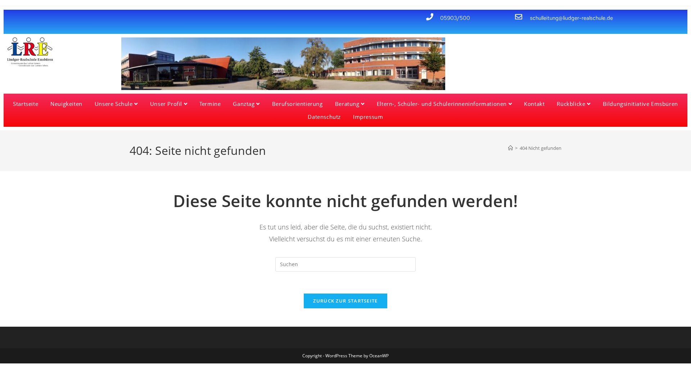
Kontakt (534, 103)
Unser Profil (167, 103)
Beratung (348, 103)
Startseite (25, 103)
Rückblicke (572, 103)
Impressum (368, 116)
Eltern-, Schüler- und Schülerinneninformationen (443, 103)
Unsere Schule (114, 103)
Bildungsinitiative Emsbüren (640, 103)
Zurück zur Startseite (345, 301)
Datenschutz (324, 116)
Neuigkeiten (66, 103)
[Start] (510, 148)
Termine (210, 103)
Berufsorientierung (297, 103)
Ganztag (244, 103)
